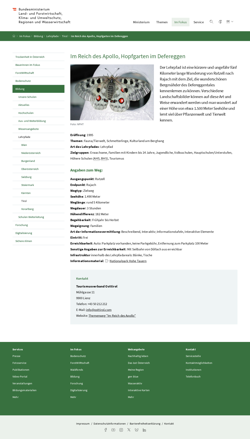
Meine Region (136, 369)
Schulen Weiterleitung (31, 217)
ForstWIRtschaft (24, 73)
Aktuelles (23, 105)
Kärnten (26, 193)
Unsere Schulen (27, 97)
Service (199, 22)
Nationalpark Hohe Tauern (128, 261)
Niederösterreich (31, 153)
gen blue (133, 376)
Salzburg (26, 177)
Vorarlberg (27, 209)
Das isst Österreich (139, 363)
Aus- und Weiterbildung (32, 121)
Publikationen (20, 369)
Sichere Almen (23, 241)
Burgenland (28, 161)
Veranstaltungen (22, 383)
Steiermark (27, 185)
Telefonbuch (193, 376)
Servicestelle (193, 356)
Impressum (83, 423)
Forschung (21, 225)
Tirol (65, 36)
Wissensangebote (28, 129)
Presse (16, 356)
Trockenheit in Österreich (30, 57)
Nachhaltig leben (138, 356)
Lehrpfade (52, 36)
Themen (162, 22)
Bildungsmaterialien (24, 390)
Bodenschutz (23, 81)
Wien (24, 145)
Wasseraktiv (135, 383)
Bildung (38, 36)
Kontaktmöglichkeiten (199, 363)
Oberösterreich (30, 169)
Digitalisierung (23, 233)
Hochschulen (26, 113)
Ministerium (141, 22)
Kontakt (169, 423)
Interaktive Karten (139, 390)
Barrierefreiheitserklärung (145, 423)
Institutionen (193, 369)
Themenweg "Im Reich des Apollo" (112, 315)
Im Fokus (180, 22)
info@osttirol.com (99, 310)
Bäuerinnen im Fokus (27, 65)
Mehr (15, 397)
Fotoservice (19, 363)
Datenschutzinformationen (110, 423)
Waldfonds (76, 369)
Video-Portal (19, 376)
